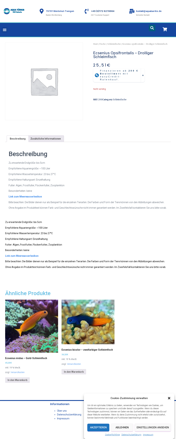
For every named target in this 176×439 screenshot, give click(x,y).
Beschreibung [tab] (18, 138)
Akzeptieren (98, 427)
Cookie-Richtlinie (112, 434)
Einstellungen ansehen (153, 427)
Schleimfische (114, 44)
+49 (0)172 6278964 (102, 11)
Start (95, 44)
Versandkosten (17, 372)
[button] (169, 398)
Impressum (148, 434)
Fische (103, 44)
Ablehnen (122, 427)
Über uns (62, 410)
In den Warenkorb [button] (17, 380)
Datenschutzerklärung (131, 434)
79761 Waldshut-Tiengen (60, 11)
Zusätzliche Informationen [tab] (45, 138)
